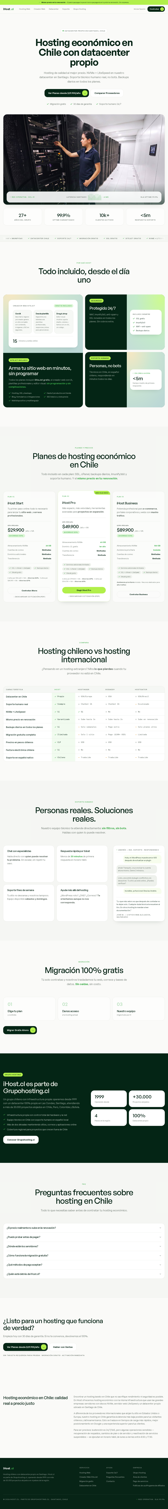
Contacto (110, 1481)
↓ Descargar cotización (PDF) (29, 597)
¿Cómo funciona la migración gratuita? (27, 1255)
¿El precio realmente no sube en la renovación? (31, 1227)
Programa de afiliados (155, 1485)
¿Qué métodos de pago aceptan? (24, 1264)
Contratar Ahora (29, 590)
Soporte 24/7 (112, 1473)
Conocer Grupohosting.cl (21, 1139)
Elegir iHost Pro (84, 590)
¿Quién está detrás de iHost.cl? (23, 1273)
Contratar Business (139, 594)
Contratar (156, 9)
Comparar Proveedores (107, 93)
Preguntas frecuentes (115, 1477)
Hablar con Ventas (63, 1347)
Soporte (66, 9)
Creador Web (39, 9)
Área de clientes (140, 1477)
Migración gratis (86, 1481)
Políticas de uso (139, 1485)
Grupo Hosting (79, 9)
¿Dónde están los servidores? (22, 1246)
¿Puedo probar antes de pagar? (23, 1237)
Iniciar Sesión (139, 9)
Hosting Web (24, 9)
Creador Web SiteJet (88, 1477)
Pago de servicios (140, 1481)
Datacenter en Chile (87, 1485)
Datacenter (54, 9)
